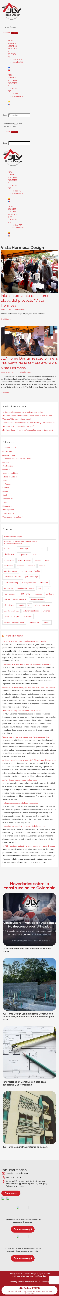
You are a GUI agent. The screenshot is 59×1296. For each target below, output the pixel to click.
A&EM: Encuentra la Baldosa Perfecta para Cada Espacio (24, 641)
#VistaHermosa (9, 549)
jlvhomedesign (31, 577)
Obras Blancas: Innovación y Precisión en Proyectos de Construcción (28, 687)
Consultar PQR (17, 62)
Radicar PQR (17, 59)
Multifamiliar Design (25, 588)
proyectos (38, 594)
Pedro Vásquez (9, 594)
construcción (24, 560)
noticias (4, 310)
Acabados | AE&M (9, 448)
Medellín (44, 583)
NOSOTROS (12, 46)
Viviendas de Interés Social (12, 517)
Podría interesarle (14, 635)
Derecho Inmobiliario (10, 473)
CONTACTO (12, 54)
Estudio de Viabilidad (10, 477)
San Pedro (50, 594)
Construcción (7, 466)
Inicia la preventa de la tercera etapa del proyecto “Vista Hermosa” (27, 300)
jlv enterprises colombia (31, 571)
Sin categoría (7, 506)
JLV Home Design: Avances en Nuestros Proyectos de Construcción (28, 430)
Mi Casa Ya (6, 484)
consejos (5, 462)
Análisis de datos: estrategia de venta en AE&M (20, 780)
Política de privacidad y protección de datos (29, 1276)
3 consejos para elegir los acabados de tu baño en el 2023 (24, 826)
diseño (47, 561)
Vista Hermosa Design (11, 611)
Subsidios (9, 605)
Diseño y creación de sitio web (22, 1282)
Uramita (21, 605)
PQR (9, 57)
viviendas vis (34, 622)
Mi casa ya (8, 588)
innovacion (42, 566)
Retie (4, 502)
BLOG (10, 51)
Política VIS (25, 594)
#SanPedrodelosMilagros (13, 537)
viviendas (28, 616)
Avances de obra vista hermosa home (16, 459)
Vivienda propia (8, 513)
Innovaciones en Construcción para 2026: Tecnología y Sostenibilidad (28, 423)
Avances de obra (8, 455)
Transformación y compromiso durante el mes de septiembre (25, 737)
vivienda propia (12, 616)
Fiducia (5, 481)
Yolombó (46, 622)
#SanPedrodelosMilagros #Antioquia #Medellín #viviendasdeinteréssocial (20, 542)
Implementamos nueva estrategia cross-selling (20, 803)
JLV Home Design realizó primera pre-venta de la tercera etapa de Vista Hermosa (29, 363)
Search (5, 115)
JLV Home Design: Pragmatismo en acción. (18, 426)
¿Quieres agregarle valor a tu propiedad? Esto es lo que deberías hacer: (29, 760)
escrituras (20, 566)
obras (47, 588)
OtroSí (4, 495)
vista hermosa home (31, 611)
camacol (37, 554)
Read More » (6, 319)
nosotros (4, 372)
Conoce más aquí (23, 1229)
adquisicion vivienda (39, 549)
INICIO (10, 41)
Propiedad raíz (7, 499)
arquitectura (7, 451)
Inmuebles (31, 566)
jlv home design (13, 576)
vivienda (46, 611)
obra (39, 588)
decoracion (6, 469)
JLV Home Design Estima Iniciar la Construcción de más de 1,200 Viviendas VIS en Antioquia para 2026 (28, 1016)
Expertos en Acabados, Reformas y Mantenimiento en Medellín (26, 664)
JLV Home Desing (11, 583)
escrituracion (8, 566)
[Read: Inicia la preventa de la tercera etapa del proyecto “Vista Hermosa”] (29, 272)
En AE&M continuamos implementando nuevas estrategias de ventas (28, 846)
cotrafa (38, 561)
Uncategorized (8, 510)
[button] (29, 112)
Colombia (9, 560)
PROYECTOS (12, 49)
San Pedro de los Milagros (15, 599)
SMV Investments (37, 599)
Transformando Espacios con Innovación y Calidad (21, 711)
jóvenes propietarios (29, 583)
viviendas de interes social (14, 622)
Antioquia (9, 554)
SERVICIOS (12, 43)
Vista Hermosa (42, 605)
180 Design (23, 549)
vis (29, 605)
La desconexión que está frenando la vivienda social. (22, 412)
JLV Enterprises (10, 571)
